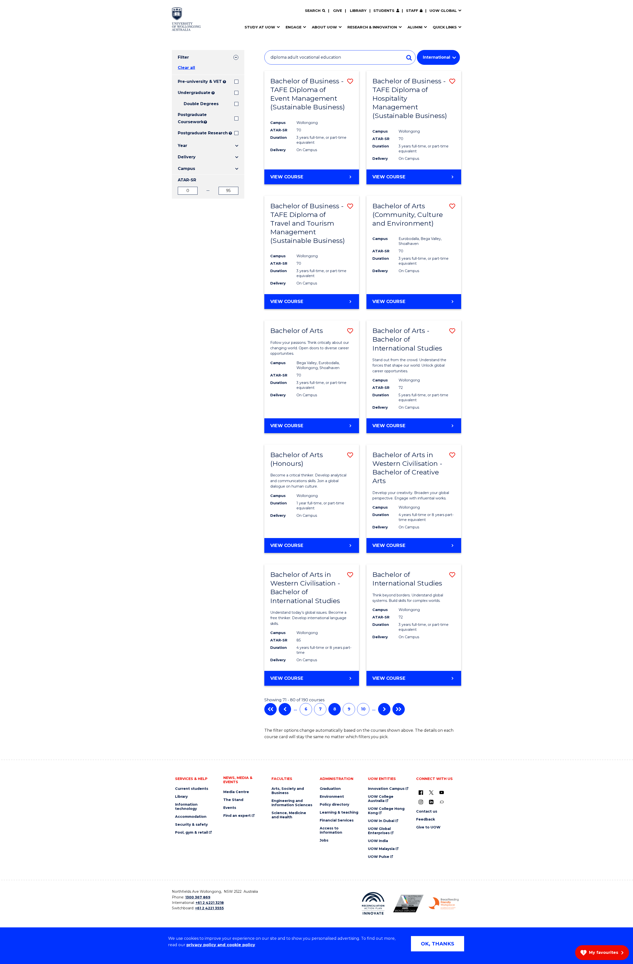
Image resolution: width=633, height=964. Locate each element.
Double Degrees (201, 103)
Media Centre (236, 792)
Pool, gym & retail (191, 832)
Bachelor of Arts (296, 331)
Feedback (425, 819)
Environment (332, 797)
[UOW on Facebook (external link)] (421, 792)
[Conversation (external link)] (441, 801)
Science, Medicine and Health (288, 815)
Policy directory (334, 804)
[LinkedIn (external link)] (431, 801)
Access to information (331, 830)
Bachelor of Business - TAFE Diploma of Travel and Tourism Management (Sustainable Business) (307, 223)
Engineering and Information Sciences (291, 803)
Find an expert (237, 816)
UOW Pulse (378, 857)
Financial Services (337, 820)
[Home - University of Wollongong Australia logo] (186, 19)
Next (384, 709)
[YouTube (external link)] (441, 792)
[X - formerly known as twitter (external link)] (431, 792)
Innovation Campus (386, 789)
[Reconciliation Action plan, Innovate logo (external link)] (373, 903)
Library (358, 10)
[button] (350, 81)
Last (398, 709)
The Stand (233, 800)
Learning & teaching (339, 812)
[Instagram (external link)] (421, 801)
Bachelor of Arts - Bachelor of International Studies (407, 339)
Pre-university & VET (200, 81)
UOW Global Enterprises (379, 831)
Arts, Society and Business (287, 791)
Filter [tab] (183, 57)
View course (286, 177)
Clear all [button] (186, 67)
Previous (285, 709)
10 (363, 709)
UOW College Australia (380, 799)
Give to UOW (428, 827)
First (270, 709)
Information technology (186, 806)
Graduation (330, 789)
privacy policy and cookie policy (220, 944)
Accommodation (190, 817)
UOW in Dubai (381, 821)
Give (337, 10)
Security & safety (191, 825)
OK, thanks (437, 944)
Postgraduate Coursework (190, 118)
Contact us (426, 811)
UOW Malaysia (381, 849)
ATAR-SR (187, 180)
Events (229, 808)
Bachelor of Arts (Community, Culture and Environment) (407, 214)
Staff (412, 10)
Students (383, 10)
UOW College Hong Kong (386, 811)
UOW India (378, 841)
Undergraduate (194, 92)
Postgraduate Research (203, 133)
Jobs (324, 840)
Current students (191, 789)
